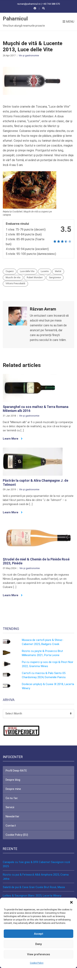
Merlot (58, 271)
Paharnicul (15, 19)
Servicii (10, 807)
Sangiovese (55, 277)
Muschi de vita (13, 277)
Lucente (45, 271)
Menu (69, 21)
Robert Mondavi (35, 277)
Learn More (11, 438)
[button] (71, 902)
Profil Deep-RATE (16, 770)
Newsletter (12, 816)
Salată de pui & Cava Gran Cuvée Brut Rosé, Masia (34, 887)
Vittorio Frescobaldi (15, 283)
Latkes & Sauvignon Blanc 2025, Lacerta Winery (32, 895)
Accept (38, 933)
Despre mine (13, 789)
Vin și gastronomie (29, 55)
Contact (11, 825)
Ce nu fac (12, 798)
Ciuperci (10, 271)
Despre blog (13, 779)
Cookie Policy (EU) (17, 834)
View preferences (38, 954)
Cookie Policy (36, 963)
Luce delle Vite (27, 271)
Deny (38, 944)
